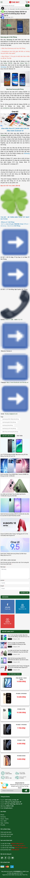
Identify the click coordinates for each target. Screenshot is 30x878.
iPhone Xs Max (21, 755)
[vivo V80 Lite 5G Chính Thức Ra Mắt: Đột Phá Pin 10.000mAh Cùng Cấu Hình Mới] (15, 485)
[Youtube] (12, 857)
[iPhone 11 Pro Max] (7, 729)
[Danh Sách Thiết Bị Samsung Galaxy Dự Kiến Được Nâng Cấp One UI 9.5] (15, 545)
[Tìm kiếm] (27, 5)
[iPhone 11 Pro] (7, 745)
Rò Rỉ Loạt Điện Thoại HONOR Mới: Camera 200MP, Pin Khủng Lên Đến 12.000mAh (17, 644)
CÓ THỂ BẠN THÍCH (14, 674)
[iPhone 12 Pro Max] (7, 698)
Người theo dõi (22, 608)
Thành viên (7, 608)
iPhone (2, 814)
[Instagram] (9, 857)
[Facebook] (5, 857)
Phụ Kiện (3, 825)
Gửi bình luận (24, 592)
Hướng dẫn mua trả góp (7, 834)
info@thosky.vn (8, 808)
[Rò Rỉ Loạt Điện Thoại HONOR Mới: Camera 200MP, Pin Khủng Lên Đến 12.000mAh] (15, 466)
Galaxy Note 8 (24, 63)
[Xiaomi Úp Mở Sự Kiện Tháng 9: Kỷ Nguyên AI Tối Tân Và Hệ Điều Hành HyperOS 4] (15, 525)
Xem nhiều (5, 597)
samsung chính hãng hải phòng (10, 419)
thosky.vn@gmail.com (11, 414)
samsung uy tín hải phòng (9, 428)
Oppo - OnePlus (5, 823)
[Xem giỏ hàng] (27, 2)
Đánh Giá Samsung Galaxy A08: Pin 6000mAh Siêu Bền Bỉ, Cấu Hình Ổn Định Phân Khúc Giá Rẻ (18, 660)
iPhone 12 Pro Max (21, 693)
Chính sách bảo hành (6, 832)
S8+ (11, 63)
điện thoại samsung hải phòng (10, 431)
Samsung (3, 816)
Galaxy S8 (7, 63)
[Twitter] (2, 857)
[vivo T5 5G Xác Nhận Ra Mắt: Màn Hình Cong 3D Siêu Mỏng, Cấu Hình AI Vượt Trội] (15, 446)
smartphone (6, 108)
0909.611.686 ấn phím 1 (17, 843)
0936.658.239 (15, 849)
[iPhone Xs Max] (7, 760)
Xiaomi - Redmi (5, 818)
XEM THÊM (19, 435)
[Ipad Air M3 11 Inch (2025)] (7, 682)
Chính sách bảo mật (6, 836)
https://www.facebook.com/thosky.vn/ (17, 382)
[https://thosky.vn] (14, 2)
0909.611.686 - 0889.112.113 (13, 319)
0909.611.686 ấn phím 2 (18, 845)
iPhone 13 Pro (21, 709)
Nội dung (3, 567)
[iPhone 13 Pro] (7, 713)
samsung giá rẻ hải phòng (9, 422)
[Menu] (1, 2)
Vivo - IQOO (3, 821)
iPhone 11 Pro (21, 740)
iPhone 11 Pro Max (21, 724)
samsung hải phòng (7, 425)
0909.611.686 (10, 806)
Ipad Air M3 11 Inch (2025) (21, 678)
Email (2, 586)
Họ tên (2, 580)
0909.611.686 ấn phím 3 (21, 847)
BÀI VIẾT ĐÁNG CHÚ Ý (8, 631)
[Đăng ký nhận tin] (25, 790)
